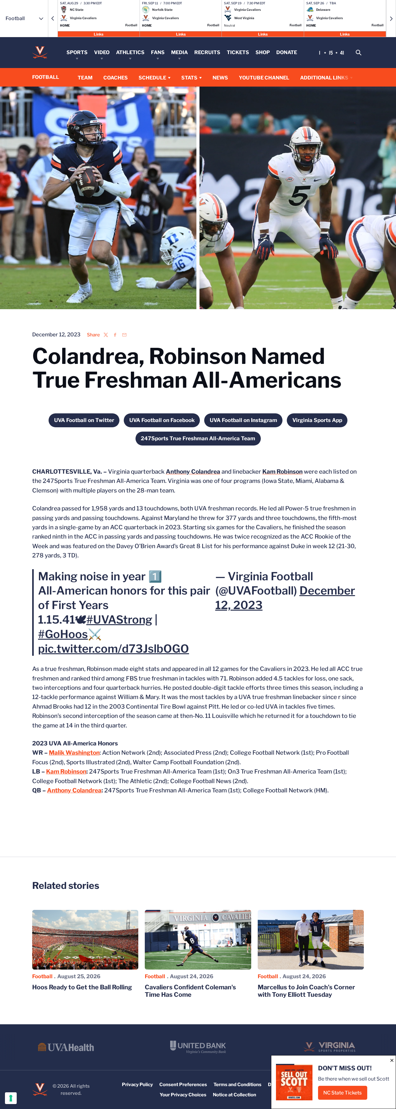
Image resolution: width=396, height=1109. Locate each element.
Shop (263, 52)
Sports (77, 52)
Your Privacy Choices (183, 1095)
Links (98, 34)
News (220, 78)
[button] (53, 18)
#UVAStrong (119, 619)
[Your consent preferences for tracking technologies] (11, 1098)
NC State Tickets (345, 1094)
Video (102, 52)
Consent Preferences (183, 1084)
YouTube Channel (264, 78)
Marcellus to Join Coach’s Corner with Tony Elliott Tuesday (306, 990)
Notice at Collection (234, 1095)
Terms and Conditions (237, 1084)
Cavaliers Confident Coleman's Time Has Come (190, 990)
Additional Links (324, 78)
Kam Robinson (66, 771)
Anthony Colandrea (74, 790)
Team (85, 78)
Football (42, 976)
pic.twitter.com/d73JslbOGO (113, 648)
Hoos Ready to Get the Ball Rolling (82, 987)
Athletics (130, 52)
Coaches (115, 78)
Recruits (207, 52)
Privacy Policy (137, 1084)
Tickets (238, 52)
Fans (158, 52)
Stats (189, 78)
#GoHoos (63, 634)
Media (179, 52)
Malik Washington (74, 752)
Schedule (152, 78)
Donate (286, 52)
